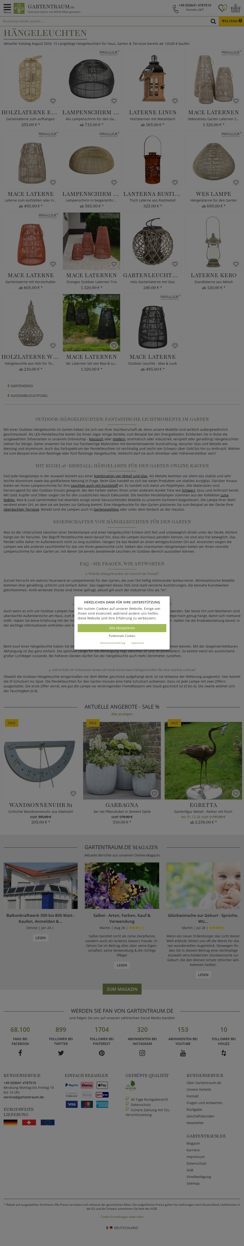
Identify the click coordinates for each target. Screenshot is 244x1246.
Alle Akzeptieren (122, 628)
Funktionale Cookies (122, 636)
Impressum (137, 642)
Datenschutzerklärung (112, 642)
